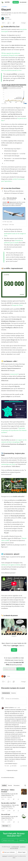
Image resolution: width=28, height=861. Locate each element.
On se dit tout (5, 814)
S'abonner (15, 2)
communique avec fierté (8, 464)
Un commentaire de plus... (8, 777)
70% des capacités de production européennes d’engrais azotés (10, 54)
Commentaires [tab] (6, 693)
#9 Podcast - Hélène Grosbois (7, 790)
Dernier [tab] (10, 785)
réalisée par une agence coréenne (10, 565)
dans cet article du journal (9, 70)
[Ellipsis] (26, 707)
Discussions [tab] (16, 785)
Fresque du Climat (17, 305)
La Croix (19, 70)
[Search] (25, 785)
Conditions (22, 846)
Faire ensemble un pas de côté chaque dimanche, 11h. (9, 794)
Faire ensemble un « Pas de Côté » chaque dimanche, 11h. (10, 805)
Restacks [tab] (13, 693)
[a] (24, 791)
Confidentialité (15, 846)
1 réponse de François (11, 770)
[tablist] (9, 693)
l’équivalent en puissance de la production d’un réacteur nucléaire (14, 430)
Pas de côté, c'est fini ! (8, 803)
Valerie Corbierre (9, 707)
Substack (4, 856)
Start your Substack (9, 852)
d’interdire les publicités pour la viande (13, 242)
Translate (5, 6)
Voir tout (5, 826)
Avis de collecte (14, 848)
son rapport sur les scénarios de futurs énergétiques (14, 441)
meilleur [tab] (4, 785)
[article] (14, 794)
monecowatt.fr (14, 374)
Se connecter (23, 2)
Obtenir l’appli (21, 852)
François (7, 17)
